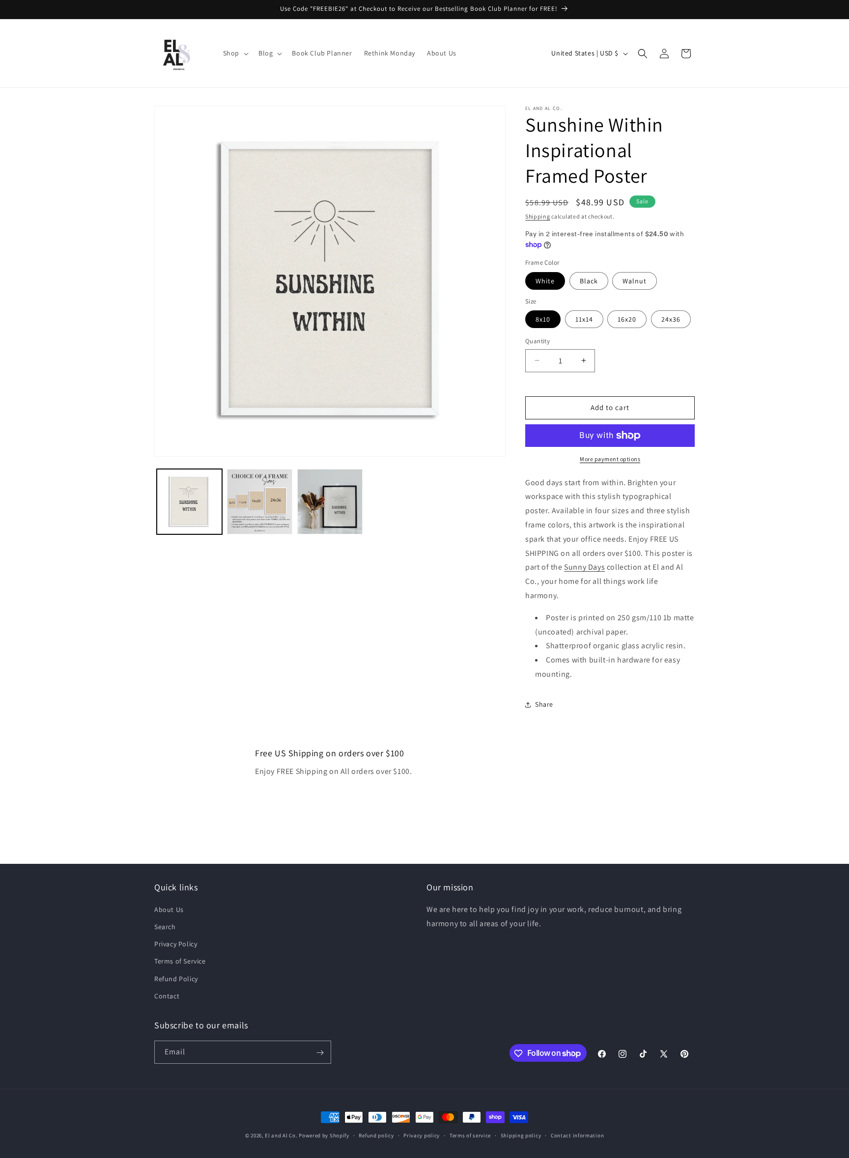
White (545, 280)
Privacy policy (421, 1134)
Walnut (635, 280)
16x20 (627, 319)
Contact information (577, 1134)
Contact (166, 996)
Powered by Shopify (324, 1135)
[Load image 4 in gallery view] (259, 501)
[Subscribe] (320, 1052)
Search (165, 926)
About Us (169, 909)
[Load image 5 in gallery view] (330, 501)
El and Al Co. (282, 1135)
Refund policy (376, 1134)
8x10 (543, 319)
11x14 (584, 319)
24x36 (670, 319)
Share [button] (544, 704)
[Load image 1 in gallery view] (189, 501)
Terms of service (470, 1134)
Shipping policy (521, 1134)
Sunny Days (584, 567)
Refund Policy (176, 978)
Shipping (537, 216)
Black (589, 280)
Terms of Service (180, 961)
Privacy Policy (175, 943)
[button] (235, 53)
